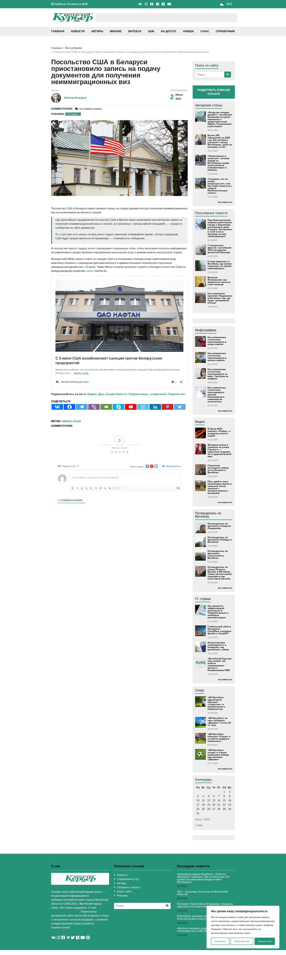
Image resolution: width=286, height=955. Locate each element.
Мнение (116, 31)
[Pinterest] (167, 407)
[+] (118, 488)
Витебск (134, 31)
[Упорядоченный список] (91, 488)
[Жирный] (72, 488)
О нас (205, 31)
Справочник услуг (128, 879)
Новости (78, 31)
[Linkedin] (155, 407)
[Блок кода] (105, 488)
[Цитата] (100, 488)
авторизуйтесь (173, 466)
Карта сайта (124, 891)
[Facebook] (69, 407)
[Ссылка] (109, 488)
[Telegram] (82, 407)
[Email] (106, 407)
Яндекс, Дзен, (96, 394)
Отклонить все (242, 941)
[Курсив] (77, 488)
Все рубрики (73, 48)
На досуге (168, 31)
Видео (200, 421)
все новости (224, 202)
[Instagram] (143, 407)
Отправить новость (129, 887)
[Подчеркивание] (82, 488)
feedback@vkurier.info (65, 911)
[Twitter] (180, 407)
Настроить (220, 941)
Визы (67, 421)
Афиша (188, 31)
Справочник (225, 31)
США (77, 421)
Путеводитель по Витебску (208, 514)
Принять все (264, 941)
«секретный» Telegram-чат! (167, 394)
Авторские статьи (208, 105)
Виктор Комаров (75, 97)
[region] (243, 927)
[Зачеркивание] (86, 488)
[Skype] (118, 407)
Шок (151, 31)
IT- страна (203, 599)
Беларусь (73, 114)
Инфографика (205, 330)
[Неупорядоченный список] (96, 488)
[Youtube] (131, 407)
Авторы (97, 31)
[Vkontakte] (57, 407)
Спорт (199, 690)
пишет (90, 270)
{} (114, 488)
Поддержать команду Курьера (213, 92)
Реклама (122, 895)
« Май (198, 825)
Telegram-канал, (138, 394)
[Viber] (94, 407)
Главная (57, 31)
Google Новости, (117, 394)
